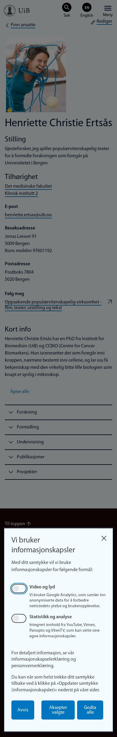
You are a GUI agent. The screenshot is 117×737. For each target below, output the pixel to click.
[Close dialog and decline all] (103, 536)
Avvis (22, 710)
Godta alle (90, 710)
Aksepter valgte (58, 710)
